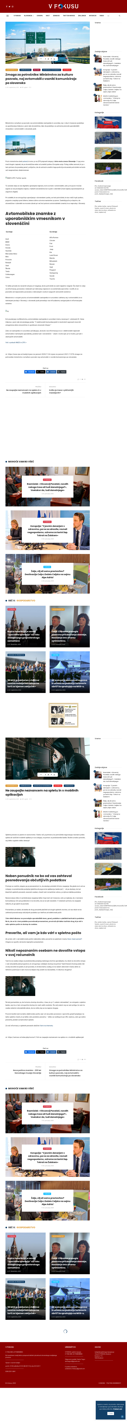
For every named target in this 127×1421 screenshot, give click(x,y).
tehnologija (69, 786)
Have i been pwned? (74, 939)
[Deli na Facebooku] (45, 775)
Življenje (82, 16)
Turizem (47, 567)
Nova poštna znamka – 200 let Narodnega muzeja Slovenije (27, 1071)
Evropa (40, 16)
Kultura (36, 70)
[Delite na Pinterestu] (51, 775)
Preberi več (117, 1409)
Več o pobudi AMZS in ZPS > (16, 342)
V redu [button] (111, 1413)
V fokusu (17, 16)
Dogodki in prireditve (16, 655)
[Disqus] (47, 429)
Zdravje (56, 16)
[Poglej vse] (108, 122)
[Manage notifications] (122, 1416)
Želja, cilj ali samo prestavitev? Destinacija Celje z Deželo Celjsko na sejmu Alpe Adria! (47, 574)
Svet (48, 16)
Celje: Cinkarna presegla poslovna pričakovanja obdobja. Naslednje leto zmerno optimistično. (69, 636)
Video (102, 16)
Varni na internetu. (46, 1026)
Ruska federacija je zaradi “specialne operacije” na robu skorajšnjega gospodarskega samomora (23, 636)
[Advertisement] (45, 105)
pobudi (25, 161)
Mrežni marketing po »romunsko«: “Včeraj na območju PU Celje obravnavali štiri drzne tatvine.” (111, 100)
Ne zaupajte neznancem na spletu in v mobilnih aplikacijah (23, 391)
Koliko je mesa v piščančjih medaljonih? (61, 391)
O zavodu (102, 1383)
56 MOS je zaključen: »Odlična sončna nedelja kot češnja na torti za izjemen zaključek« (23, 683)
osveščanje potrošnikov (51, 70)
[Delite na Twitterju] (48, 775)
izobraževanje (25, 70)
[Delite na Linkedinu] (54, 775)
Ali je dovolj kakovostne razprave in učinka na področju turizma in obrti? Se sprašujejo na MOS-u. (69, 683)
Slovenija (28, 16)
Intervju (92, 16)
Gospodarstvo (12, 70)
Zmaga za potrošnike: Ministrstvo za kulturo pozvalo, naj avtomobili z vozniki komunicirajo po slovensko (65, 1073)
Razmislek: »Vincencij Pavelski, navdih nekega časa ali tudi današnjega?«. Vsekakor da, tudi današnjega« (47, 487)
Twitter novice (69, 16)
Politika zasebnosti (113, 1383)
